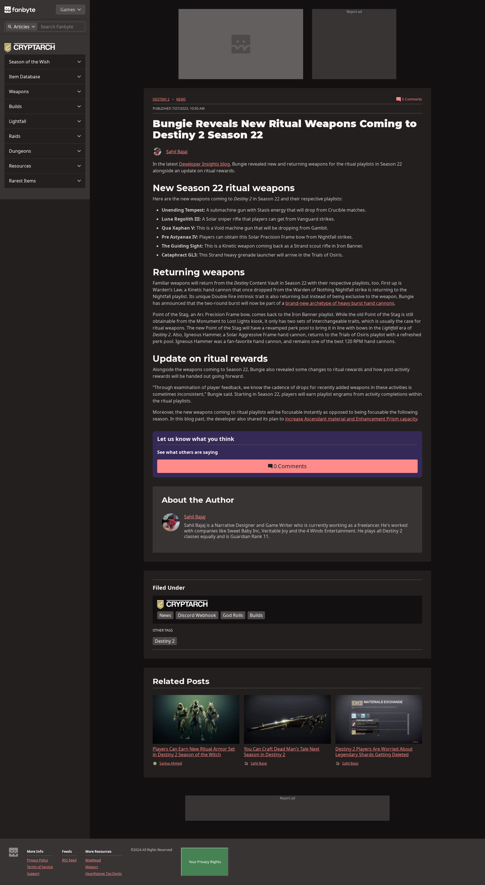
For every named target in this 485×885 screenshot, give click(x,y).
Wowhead (93, 860)
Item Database (24, 76)
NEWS (181, 99)
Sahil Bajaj (176, 151)
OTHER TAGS (163, 630)
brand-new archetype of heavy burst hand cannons (339, 303)
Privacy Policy (37, 860)
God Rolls (233, 615)
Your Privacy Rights (205, 861)
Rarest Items (22, 181)
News (165, 615)
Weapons (19, 91)
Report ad (354, 11)
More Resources (98, 851)
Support (33, 874)
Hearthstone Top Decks (103, 874)
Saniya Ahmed (170, 763)
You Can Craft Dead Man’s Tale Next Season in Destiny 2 (281, 751)
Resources (20, 166)
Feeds (67, 851)
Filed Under (169, 587)
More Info (35, 851)
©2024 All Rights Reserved (151, 850)
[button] (44, 61)
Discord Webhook (197, 615)
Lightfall (17, 121)
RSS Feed (69, 860)
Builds (15, 106)
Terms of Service (40, 867)
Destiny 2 (165, 641)
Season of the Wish (29, 62)
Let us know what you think (195, 439)
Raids (14, 136)
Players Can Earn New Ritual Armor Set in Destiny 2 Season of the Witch (194, 751)
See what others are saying (187, 452)
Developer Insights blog (204, 164)
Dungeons (20, 151)
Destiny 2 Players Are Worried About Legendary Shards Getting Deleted (374, 751)
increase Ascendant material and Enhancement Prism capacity (351, 419)
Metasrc (91, 867)
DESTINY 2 (161, 99)
